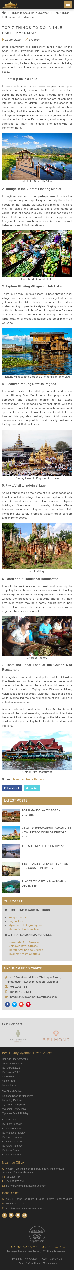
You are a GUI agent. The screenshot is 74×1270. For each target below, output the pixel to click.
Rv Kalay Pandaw (11, 1128)
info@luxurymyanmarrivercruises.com (33, 996)
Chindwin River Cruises (23, 945)
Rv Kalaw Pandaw (12, 1145)
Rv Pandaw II (9, 1119)
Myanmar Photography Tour (26, 925)
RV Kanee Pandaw (12, 1141)
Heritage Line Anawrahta (15, 1059)
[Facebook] (7, 1004)
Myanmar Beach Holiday (15, 1113)
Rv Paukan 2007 (11, 1072)
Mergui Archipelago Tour (24, 928)
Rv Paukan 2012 (11, 1067)
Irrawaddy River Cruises (24, 941)
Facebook (13, 788)
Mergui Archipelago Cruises (26, 949)
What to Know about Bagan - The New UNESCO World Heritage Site (47, 832)
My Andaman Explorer (14, 1104)
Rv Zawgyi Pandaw (12, 1137)
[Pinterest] (28, 1004)
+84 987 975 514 (20, 991)
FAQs (44, 1258)
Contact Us (56, 1258)
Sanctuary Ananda (12, 1063)
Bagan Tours (16, 921)
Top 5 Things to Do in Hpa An (43, 846)
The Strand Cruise (12, 1091)
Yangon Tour (9, 1080)
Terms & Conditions (29, 1263)
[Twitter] (14, 1004)
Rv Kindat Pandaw (12, 1154)
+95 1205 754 (18, 986)
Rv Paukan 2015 (11, 1076)
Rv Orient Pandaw (12, 1124)
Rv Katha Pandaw (11, 1150)
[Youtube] (21, 1004)
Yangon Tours (17, 917)
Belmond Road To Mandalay (17, 1096)
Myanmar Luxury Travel (14, 1109)
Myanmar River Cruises (28, 779)
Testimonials (50, 1263)
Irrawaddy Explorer (12, 1100)
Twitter (32, 788)
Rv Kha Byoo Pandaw (13, 1132)
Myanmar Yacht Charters (24, 953)
